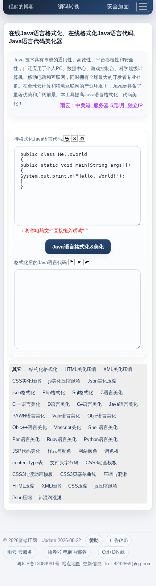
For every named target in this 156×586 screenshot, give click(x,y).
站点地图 (71, 563)
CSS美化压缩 (26, 381)
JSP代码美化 (26, 451)
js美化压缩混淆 (64, 381)
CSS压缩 (77, 486)
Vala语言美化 (66, 416)
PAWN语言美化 (28, 416)
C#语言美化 (89, 404)
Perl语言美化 (26, 439)
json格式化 (23, 392)
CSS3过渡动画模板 (32, 474)
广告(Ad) (119, 540)
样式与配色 (59, 451)
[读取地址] (82, 138)
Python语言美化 (101, 439)
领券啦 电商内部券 (67, 552)
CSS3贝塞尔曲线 (78, 474)
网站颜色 (87, 451)
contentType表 (27, 462)
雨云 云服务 (19, 552)
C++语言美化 (26, 404)
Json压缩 (22, 497)
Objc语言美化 (101, 416)
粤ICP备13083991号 (38, 563)
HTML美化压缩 (80, 369)
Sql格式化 (82, 392)
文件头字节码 (64, 462)
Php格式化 (53, 392)
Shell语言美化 (103, 427)
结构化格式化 (43, 369)
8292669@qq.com (133, 563)
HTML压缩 (23, 486)
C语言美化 (111, 392)
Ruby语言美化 (62, 439)
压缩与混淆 (115, 474)
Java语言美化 (123, 404)
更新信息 (92, 563)
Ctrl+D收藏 (113, 552)
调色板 (111, 451)
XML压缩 (51, 486)
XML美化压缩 (117, 369)
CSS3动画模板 (101, 462)
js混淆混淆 (50, 497)
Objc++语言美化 (29, 427)
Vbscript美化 (67, 427)
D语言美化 (59, 404)
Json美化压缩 (101, 381)
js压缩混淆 (106, 486)
